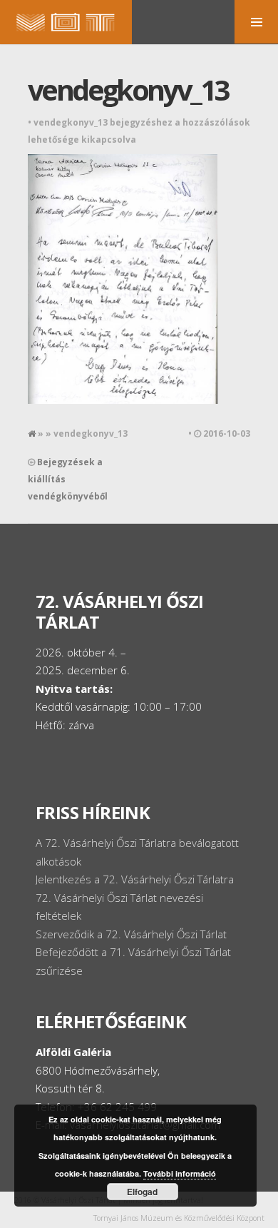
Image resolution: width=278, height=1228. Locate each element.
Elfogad (142, 1191)
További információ (179, 1173)
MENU (256, 22)
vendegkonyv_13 (128, 89)
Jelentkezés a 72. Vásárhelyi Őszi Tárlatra (135, 879)
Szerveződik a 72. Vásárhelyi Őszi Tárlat (131, 934)
